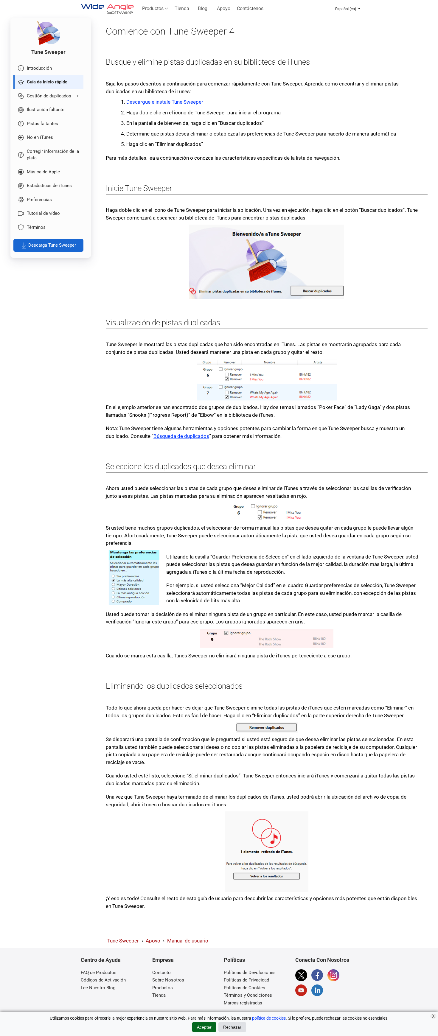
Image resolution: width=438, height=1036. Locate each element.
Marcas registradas (243, 1003)
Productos (153, 8)
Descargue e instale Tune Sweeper (164, 102)
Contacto (161, 972)
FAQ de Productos (99, 972)
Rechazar (232, 1027)
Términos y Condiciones (248, 995)
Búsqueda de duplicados (181, 436)
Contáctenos (250, 8)
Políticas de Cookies (244, 987)
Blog (202, 8)
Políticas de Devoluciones (250, 972)
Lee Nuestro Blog (98, 987)
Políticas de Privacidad (246, 980)
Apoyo (223, 8)
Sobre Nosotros (168, 980)
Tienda (182, 8)
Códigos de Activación (103, 980)
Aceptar (204, 1027)
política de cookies (269, 1018)
